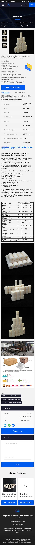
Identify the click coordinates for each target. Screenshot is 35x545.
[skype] (5, 425)
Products (9, 23)
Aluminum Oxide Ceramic (21, 23)
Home (3, 23)
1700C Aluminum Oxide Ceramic (12, 402)
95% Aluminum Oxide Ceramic (11, 399)
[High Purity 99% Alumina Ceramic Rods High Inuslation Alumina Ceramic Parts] (21, 42)
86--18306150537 (28, 1)
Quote (31, 4)
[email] (13, 425)
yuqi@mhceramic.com (9, 1)
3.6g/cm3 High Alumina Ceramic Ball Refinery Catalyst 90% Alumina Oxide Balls (25, 495)
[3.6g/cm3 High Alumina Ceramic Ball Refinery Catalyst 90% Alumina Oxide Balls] (26, 485)
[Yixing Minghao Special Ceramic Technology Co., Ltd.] (8, 4)
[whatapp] (9, 425)
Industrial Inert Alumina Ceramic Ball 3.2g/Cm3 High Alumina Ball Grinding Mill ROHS (9, 495)
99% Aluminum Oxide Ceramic (11, 396)
